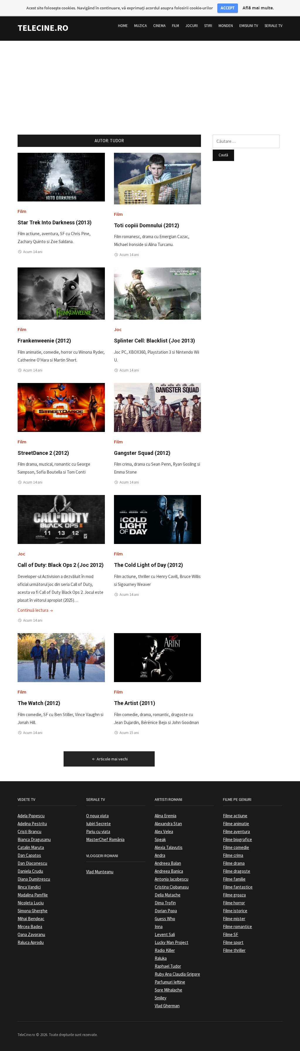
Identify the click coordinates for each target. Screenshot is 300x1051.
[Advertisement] (150, 82)
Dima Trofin (165, 903)
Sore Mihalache (168, 990)
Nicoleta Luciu (31, 903)
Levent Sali (165, 934)
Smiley (160, 998)
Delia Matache (167, 895)
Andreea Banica (169, 871)
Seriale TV (273, 25)
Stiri (208, 25)
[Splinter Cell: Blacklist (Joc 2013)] (157, 293)
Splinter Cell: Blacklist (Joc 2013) (154, 341)
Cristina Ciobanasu (172, 887)
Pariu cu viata (98, 831)
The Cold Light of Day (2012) (148, 565)
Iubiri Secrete (98, 823)
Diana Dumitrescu (34, 879)
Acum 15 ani (129, 732)
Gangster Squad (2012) (142, 453)
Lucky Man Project (171, 942)
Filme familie (234, 879)
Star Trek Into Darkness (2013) (55, 222)
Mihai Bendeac (31, 918)
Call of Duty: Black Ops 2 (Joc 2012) (61, 565)
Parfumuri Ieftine (170, 982)
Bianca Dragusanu (34, 839)
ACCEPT (228, 8)
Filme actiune (235, 815)
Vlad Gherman (167, 1005)
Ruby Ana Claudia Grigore (177, 974)
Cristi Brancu (29, 831)
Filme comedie (236, 847)
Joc (118, 329)
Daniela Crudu (30, 871)
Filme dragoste (236, 871)
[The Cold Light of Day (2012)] (157, 519)
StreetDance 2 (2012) (43, 453)
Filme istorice (235, 910)
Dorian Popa (166, 910)
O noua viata (97, 815)
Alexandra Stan (168, 823)
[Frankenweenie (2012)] (61, 293)
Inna (159, 926)
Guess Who (165, 918)
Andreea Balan (168, 863)
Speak (160, 839)
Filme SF (230, 934)
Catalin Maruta (31, 847)
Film (175, 25)
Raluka (161, 958)
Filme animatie (236, 823)
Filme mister (234, 918)
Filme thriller (234, 950)
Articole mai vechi (112, 759)
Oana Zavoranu (31, 934)
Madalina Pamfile (33, 895)
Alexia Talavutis (169, 847)
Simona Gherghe (32, 910)
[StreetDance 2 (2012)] (61, 407)
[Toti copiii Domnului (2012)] (157, 178)
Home (123, 25)
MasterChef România (105, 839)
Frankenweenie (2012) (44, 341)
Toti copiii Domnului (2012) (146, 225)
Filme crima (233, 855)
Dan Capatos (29, 855)
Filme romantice (237, 926)
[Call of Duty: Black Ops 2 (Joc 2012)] (61, 519)
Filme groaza (234, 895)
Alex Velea (164, 831)
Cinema (159, 25)
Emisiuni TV (248, 25)
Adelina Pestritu (32, 823)
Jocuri (191, 25)
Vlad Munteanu (99, 871)
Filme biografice (237, 839)
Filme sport (233, 942)
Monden (226, 25)
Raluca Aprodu (31, 942)
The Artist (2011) (134, 703)
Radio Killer (165, 950)
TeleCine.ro (43, 27)
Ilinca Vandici (29, 887)
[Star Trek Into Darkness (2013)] (61, 176)
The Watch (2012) (39, 703)
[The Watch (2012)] (61, 657)
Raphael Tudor (168, 966)
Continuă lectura (36, 610)
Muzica (140, 25)
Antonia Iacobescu (171, 879)
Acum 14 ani (32, 251)
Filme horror (234, 903)
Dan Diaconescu (32, 863)
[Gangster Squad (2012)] (157, 407)
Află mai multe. (258, 8)
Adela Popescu (31, 815)
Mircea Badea (30, 926)
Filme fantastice (238, 887)
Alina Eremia (165, 815)
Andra (160, 855)
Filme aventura (236, 831)
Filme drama (234, 863)
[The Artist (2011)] (157, 657)
